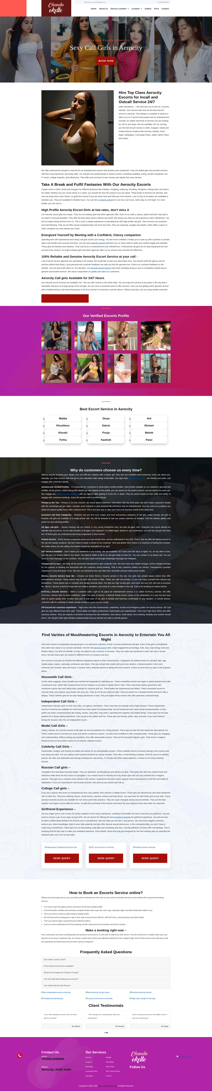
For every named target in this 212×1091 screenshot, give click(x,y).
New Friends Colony (113, 1071)
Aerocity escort (100, 648)
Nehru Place (110, 1066)
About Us (103, 9)
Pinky (61, 996)
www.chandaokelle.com (107, 1086)
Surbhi (106, 996)
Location (135, 9)
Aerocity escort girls (137, 478)
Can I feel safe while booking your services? (61, 979)
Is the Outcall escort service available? (59, 966)
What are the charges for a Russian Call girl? (61, 972)
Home (93, 9)
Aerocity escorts (98, 243)
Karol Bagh (110, 1062)
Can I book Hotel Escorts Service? (57, 985)
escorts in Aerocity (123, 817)
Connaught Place (92, 1071)
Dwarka (108, 1057)
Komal (106, 990)
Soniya (150, 990)
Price (156, 9)
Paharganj (89, 1076)
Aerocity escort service (101, 268)
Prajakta (61, 990)
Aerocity (88, 1057)
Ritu (150, 996)
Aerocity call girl (106, 200)
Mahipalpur (89, 1066)
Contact (165, 9)
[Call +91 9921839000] (20, 1055)
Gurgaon (89, 1062)
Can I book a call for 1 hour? (55, 959)
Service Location (119, 9)
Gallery (148, 9)
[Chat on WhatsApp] (184, 1057)
